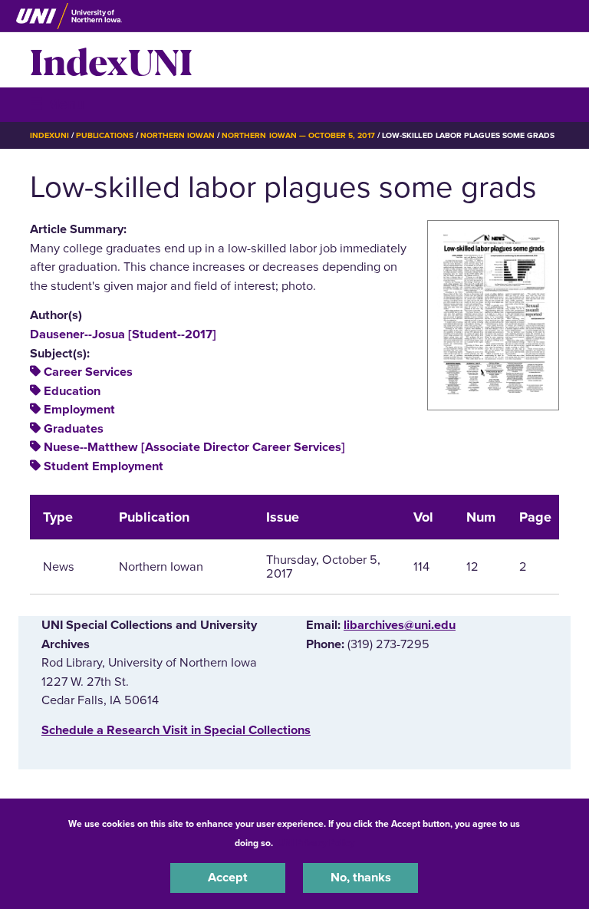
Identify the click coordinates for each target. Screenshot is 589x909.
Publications (104, 135)
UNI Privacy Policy (316, 843)
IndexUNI (111, 60)
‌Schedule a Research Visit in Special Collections (176, 730)
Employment (79, 409)
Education (72, 391)
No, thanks (361, 877)
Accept (228, 877)
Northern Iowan (177, 135)
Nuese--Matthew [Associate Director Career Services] (194, 447)
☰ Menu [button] (57, 104)
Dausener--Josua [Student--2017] (123, 334)
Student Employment (103, 466)
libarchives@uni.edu (400, 625)
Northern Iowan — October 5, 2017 (298, 135)
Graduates (74, 428)
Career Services (88, 372)
